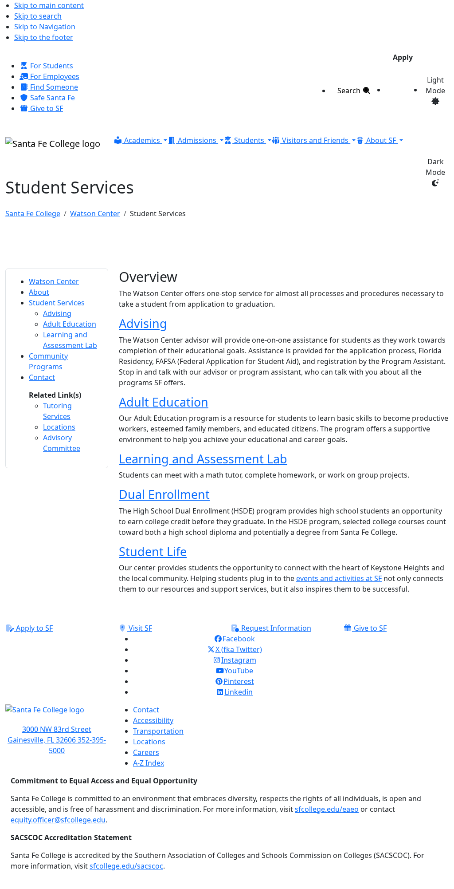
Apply (403, 57)
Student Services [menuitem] (57, 303)
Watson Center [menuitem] (54, 281)
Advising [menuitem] (57, 313)
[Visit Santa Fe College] (56, 714)
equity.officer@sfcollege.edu (58, 820)
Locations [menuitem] (59, 427)
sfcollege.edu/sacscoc (126, 866)
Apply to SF (33, 628)
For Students (50, 66)
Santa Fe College (32, 213)
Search (349, 90)
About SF (381, 140)
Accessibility (153, 720)
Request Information (275, 628)
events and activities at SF (339, 578)
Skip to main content (49, 5)
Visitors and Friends (315, 140)
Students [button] (249, 140)
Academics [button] (142, 140)
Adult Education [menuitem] (69, 324)
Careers (146, 752)
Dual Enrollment (164, 494)
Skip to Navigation (44, 27)
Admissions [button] (197, 140)
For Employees (53, 76)
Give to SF (45, 108)
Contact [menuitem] (42, 377)
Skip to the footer (43, 37)
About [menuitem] (39, 292)
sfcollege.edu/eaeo (327, 809)
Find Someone (53, 87)
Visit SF (139, 628)
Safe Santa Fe (51, 98)
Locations (149, 742)
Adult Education (163, 402)
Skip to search (38, 16)
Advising (143, 323)
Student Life (153, 551)
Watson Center (95, 213)
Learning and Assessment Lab (203, 458)
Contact (146, 710)
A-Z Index (148, 763)
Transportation (158, 731)
